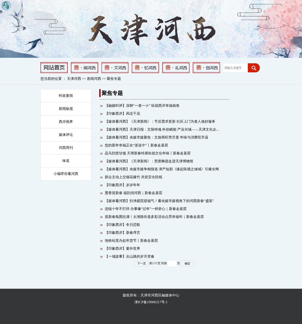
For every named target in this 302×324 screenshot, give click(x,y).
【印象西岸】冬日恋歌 (122, 225)
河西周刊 (66, 148)
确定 (187, 263)
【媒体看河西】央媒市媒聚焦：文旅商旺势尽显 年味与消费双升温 (156, 137)
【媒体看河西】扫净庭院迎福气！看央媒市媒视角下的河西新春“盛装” (159, 201)
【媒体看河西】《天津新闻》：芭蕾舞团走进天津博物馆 (149, 161)
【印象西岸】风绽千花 (122, 113)
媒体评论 (66, 135)
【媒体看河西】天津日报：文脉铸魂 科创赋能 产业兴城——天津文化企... (162, 129)
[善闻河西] (84, 67)
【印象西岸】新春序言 (122, 232)
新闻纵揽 (66, 108)
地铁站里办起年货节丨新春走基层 (131, 240)
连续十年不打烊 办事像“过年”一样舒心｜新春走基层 (146, 209)
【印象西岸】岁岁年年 (122, 185)
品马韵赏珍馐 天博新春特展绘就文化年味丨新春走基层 (148, 153)
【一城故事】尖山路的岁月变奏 (129, 256)
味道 (65, 161)
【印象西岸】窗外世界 (122, 248)
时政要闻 (66, 95)
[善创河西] (206, 67)
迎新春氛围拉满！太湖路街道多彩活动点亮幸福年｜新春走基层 (154, 217)
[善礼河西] (175, 67)
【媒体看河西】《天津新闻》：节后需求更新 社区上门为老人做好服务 (160, 121)
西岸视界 (66, 122)
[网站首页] (54, 67)
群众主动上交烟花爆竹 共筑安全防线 (133, 177)
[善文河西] (114, 67)
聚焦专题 (114, 79)
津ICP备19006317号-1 (151, 302)
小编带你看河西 (66, 174)
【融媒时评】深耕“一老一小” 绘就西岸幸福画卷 (142, 105)
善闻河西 (94, 79)
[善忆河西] (145, 67)
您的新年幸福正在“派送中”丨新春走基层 (136, 145)
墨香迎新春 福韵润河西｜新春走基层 (133, 193)
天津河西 (74, 79)
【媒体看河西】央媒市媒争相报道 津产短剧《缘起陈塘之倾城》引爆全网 (162, 169)
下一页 (141, 263)
